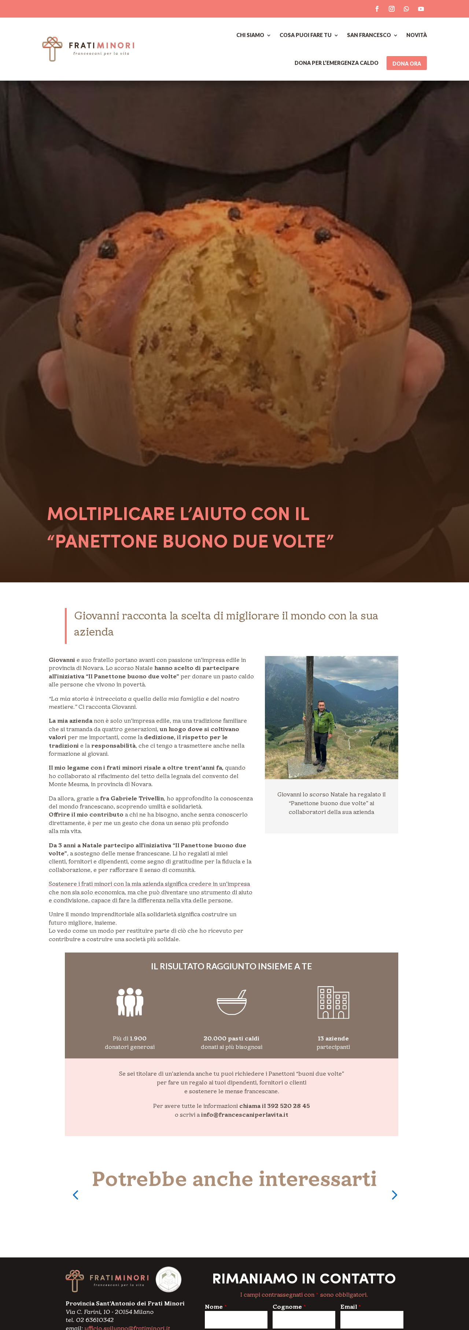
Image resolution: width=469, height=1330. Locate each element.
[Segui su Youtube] (421, 9)
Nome (216, 1307)
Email (350, 1307)
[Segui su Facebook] (377, 9)
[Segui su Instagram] (392, 9)
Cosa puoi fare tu (306, 35)
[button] (75, 1194)
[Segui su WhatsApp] (406, 9)
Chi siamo (250, 35)
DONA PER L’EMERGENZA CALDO (336, 63)
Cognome (289, 1307)
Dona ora (406, 63)
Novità (416, 35)
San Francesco (369, 35)
